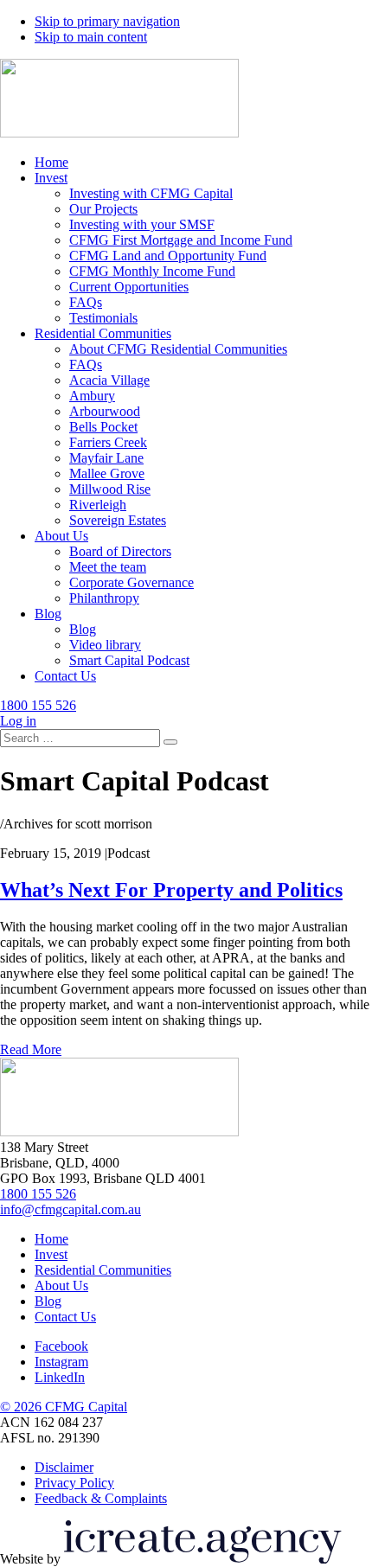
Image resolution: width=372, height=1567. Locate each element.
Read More (30, 1049)
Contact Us (65, 1316)
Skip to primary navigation (107, 21)
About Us (61, 1285)
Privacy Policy (74, 1482)
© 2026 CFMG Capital (63, 1406)
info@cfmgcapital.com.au (70, 1209)
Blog (48, 1301)
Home (51, 1238)
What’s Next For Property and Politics (171, 890)
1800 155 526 (38, 1193)
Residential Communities (103, 1270)
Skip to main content (91, 36)
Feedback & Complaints (101, 1498)
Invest (51, 1254)
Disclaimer (64, 1467)
